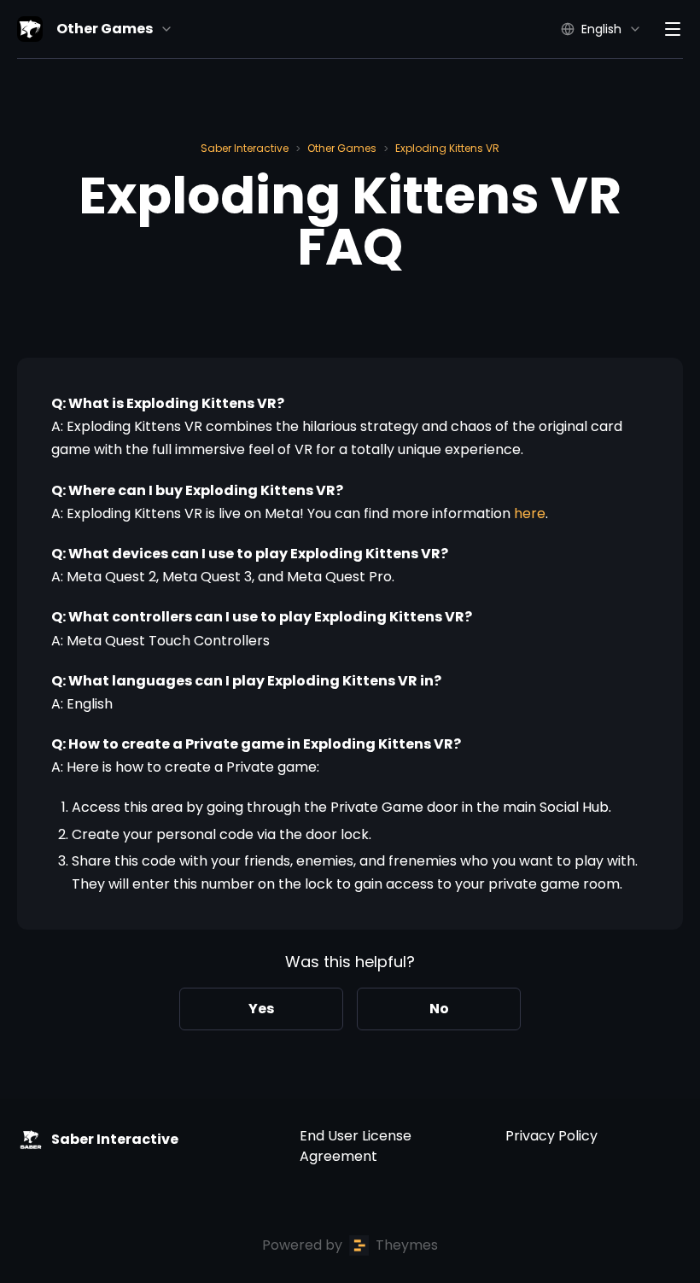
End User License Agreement (355, 1146)
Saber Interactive (245, 148)
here (529, 513)
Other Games (341, 148)
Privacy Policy (551, 1136)
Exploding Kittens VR (447, 148)
